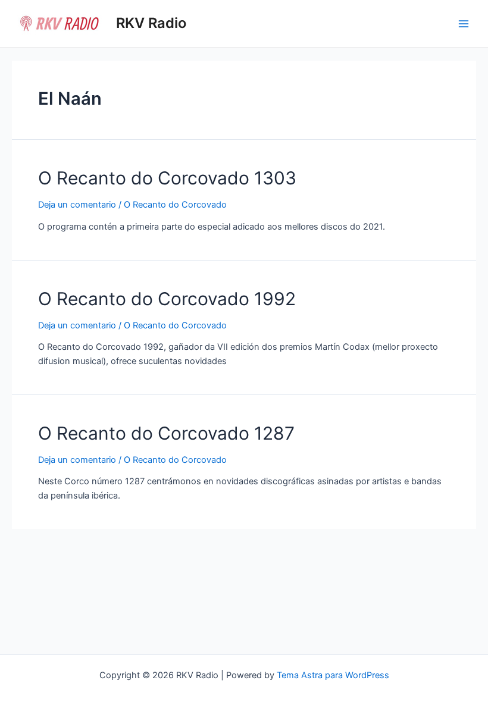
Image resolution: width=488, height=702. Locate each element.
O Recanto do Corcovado (175, 204)
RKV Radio (151, 23)
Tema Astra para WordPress (333, 675)
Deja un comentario (77, 204)
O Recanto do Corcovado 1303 (167, 178)
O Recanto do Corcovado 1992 (167, 298)
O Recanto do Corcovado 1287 (166, 433)
